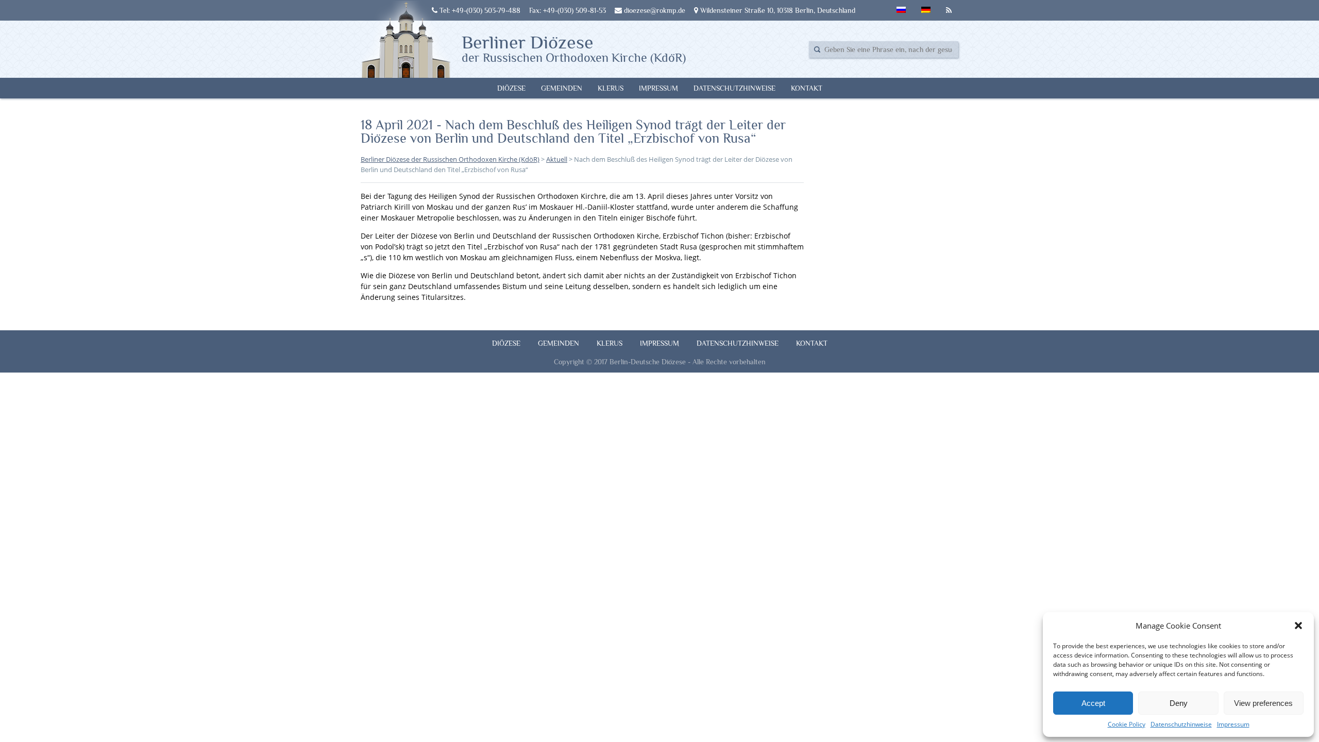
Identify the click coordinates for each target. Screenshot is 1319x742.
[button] (1298, 625)
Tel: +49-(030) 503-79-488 (478, 10)
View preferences (1263, 703)
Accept (1093, 703)
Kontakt (806, 88)
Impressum (1233, 724)
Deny (1179, 703)
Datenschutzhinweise (1181, 724)
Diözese (511, 88)
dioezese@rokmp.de (653, 10)
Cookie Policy (1126, 724)
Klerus (610, 88)
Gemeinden (561, 88)
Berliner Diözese (574, 48)
